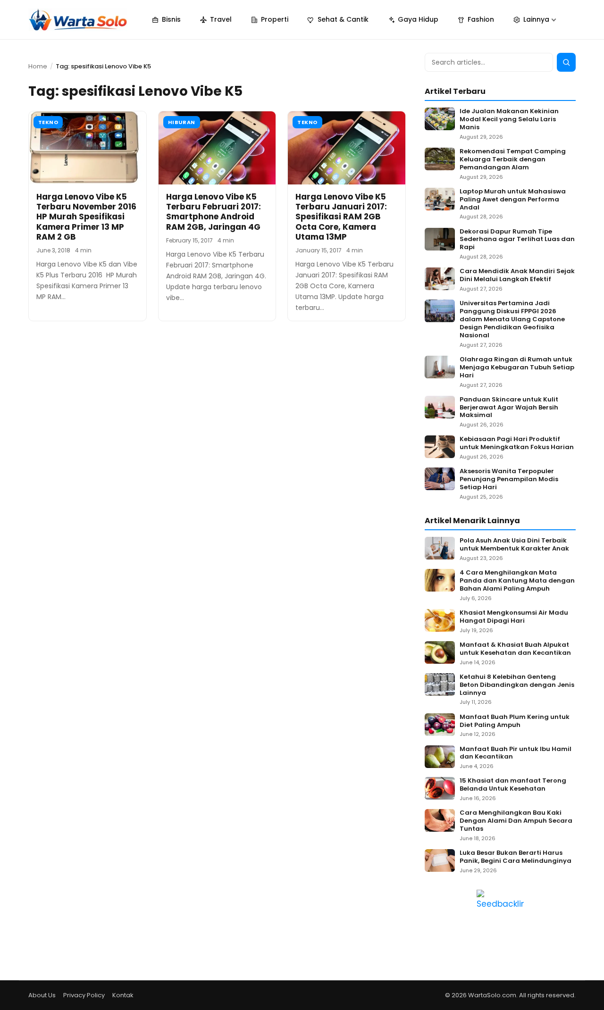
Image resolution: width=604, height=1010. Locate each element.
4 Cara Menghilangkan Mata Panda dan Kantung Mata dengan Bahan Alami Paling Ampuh (517, 581)
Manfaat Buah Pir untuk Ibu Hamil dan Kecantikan (515, 753)
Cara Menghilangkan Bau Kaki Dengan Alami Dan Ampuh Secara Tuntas (516, 821)
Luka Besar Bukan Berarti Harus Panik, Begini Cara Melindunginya (515, 857)
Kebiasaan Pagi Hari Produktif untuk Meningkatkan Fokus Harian (517, 443)
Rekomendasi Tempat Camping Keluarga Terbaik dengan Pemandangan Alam (513, 160)
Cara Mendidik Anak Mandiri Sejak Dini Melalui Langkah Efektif (517, 275)
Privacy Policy (84, 995)
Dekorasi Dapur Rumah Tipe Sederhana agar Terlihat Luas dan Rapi (517, 240)
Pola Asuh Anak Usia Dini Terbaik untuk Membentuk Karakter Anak (514, 545)
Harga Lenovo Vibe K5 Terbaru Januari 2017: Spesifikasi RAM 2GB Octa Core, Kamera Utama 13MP (341, 216)
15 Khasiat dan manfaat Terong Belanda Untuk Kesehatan (513, 785)
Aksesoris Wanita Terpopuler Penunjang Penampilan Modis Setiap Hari (509, 479)
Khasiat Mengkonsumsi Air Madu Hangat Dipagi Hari (514, 617)
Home (37, 66)
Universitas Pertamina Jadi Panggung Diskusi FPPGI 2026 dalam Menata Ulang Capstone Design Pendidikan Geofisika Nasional (512, 319)
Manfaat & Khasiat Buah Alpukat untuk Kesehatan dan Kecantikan (515, 649)
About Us (42, 995)
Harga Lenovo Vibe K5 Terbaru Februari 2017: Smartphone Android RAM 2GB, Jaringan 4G (213, 212)
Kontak (123, 995)
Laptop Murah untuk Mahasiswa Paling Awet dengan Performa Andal (513, 200)
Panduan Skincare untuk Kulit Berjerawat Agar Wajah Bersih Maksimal (509, 408)
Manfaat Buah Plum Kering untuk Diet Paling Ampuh (515, 721)
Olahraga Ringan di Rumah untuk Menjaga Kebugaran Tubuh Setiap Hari (517, 368)
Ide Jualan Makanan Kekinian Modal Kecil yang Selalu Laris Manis (509, 120)
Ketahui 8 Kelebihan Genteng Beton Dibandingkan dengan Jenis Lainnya (517, 685)
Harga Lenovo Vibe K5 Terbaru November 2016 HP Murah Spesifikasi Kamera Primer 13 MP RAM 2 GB (86, 216)
